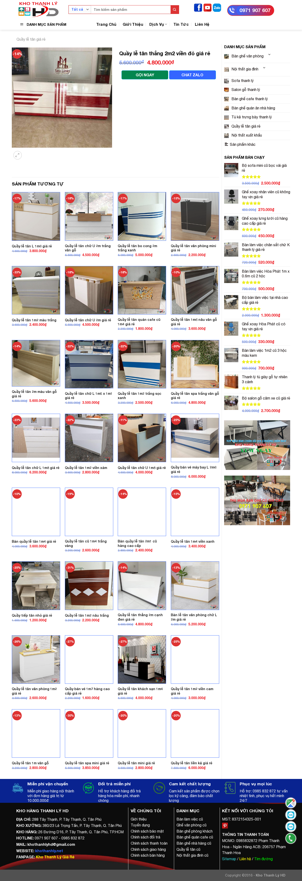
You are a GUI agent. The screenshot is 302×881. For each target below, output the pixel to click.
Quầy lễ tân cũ (188, 849)
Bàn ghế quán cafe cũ (194, 837)
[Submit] (175, 9)
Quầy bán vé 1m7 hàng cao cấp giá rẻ (87, 691)
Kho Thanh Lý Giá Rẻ (55, 857)
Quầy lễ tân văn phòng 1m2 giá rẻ (34, 691)
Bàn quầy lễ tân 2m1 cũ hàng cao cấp (137, 543)
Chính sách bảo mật (147, 831)
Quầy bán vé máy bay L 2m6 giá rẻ (193, 469)
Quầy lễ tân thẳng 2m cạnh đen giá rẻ (140, 617)
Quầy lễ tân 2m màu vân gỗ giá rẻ (34, 394)
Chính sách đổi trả (145, 837)
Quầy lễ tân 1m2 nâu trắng (87, 615)
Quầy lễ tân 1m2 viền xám (86, 468)
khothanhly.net (49, 850)
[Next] (29, 152)
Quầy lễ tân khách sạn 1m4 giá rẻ (140, 691)
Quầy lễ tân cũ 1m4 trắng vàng (86, 543)
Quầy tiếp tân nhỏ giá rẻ (32, 615)
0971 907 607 (255, 10)
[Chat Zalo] (290, 814)
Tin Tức (181, 24)
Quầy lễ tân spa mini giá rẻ (87, 763)
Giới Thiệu (133, 24)
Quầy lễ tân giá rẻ (31, 39)
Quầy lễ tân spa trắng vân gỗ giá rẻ (195, 395)
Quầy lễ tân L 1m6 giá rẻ (32, 246)
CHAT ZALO (192, 75)
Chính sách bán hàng (148, 855)
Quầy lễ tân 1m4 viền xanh (192, 541)
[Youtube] (207, 7)
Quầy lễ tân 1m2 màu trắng (34, 320)
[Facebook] (198, 7)
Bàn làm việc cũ (189, 819)
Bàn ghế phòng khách (194, 831)
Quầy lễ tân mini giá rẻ (136, 763)
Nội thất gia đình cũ (192, 855)
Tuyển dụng (140, 825)
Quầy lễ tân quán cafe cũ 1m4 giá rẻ (139, 322)
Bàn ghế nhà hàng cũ (193, 843)
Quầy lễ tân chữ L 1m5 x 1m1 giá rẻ (89, 395)
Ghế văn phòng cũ (191, 825)
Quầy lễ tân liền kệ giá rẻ (191, 763)
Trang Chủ (106, 24)
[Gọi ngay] (290, 838)
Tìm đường (263, 859)
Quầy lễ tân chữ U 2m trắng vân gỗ (88, 248)
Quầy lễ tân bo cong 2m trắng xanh (137, 248)
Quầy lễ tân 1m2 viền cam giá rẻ (192, 691)
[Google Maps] (290, 803)
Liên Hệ (202, 24)
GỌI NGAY (145, 75)
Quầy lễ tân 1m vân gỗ (30, 763)
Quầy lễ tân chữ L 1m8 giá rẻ (35, 468)
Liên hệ (245, 859)
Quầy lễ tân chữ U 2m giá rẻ (88, 320)
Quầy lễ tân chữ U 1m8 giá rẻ (142, 468)
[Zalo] (217, 7)
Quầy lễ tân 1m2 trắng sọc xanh (139, 395)
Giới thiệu (139, 819)
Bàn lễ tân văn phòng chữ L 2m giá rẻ (194, 617)
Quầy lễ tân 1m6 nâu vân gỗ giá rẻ (194, 322)
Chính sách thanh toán (149, 843)
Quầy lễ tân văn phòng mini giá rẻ (193, 248)
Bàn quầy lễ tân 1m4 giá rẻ (34, 541)
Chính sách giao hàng (148, 849)
